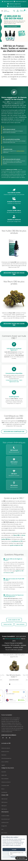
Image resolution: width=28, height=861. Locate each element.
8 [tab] (18, 684)
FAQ (2, 829)
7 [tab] (16, 684)
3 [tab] (9, 684)
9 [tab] (20, 684)
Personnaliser (14, 857)
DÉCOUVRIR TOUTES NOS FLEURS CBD (14, 324)
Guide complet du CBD (14, 619)
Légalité (3, 765)
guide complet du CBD (16, 545)
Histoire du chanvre (5, 748)
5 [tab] (13, 684)
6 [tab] (14, 684)
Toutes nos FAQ (8, 624)
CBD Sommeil (4, 798)
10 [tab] (21, 684)
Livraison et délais (5, 815)
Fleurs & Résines (4, 778)
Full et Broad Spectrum (6, 758)
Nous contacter (20, 624)
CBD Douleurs (4, 802)
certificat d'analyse (20, 151)
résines (23, 535)
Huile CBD (3, 771)
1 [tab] (6, 684)
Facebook (3, 737)
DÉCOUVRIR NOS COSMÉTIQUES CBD (14, 431)
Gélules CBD (4, 775)
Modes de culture (5, 751)
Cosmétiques (4, 792)
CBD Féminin (4, 809)
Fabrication (3, 755)
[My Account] (18, 11)
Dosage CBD (4, 826)
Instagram (6, 737)
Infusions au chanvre (5, 782)
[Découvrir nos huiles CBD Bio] (14, 27)
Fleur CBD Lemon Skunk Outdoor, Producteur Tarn (14, 675)
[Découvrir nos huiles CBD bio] (14, 247)
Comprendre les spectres (12, 380)
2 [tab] (7, 684)
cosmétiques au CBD (17, 541)
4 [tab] (11, 684)
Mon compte (4, 832)
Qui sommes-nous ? (5, 819)
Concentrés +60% (5, 785)
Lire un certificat (4, 761)
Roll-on (2, 789)
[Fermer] (25, 852)
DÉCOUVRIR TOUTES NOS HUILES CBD (14, 273)
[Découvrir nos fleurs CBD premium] (14, 298)
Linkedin (9, 737)
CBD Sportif (3, 805)
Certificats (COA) (4, 822)
